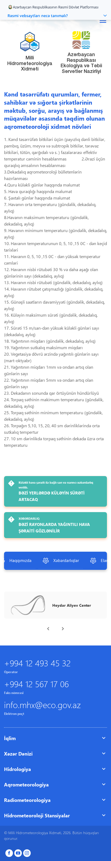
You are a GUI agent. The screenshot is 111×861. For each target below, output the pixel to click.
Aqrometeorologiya (26, 784)
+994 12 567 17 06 (36, 683)
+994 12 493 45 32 (37, 663)
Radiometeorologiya (27, 799)
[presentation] (48, 628)
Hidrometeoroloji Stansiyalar (37, 815)
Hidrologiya (17, 769)
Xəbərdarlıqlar (66, 560)
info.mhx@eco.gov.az (42, 704)
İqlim (10, 738)
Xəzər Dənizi (18, 753)
